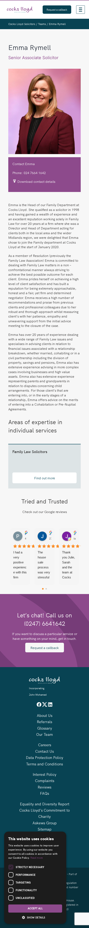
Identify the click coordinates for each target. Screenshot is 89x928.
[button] (35, 917)
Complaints (44, 780)
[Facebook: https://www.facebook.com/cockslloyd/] (39, 705)
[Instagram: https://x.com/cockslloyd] (44, 705)
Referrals (44, 721)
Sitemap (45, 829)
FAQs (44, 793)
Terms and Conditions (44, 763)
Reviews (44, 787)
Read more (36, 857)
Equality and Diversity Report (44, 803)
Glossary (44, 728)
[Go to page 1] (46, 588)
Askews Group (44, 822)
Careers (44, 744)
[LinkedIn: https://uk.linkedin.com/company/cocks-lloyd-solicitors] (50, 705)
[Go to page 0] (43, 589)
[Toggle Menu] (80, 9)
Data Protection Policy (44, 757)
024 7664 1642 (35, 172)
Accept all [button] (35, 908)
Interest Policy (44, 774)
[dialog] (35, 878)
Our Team (44, 734)
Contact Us (44, 751)
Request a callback (44, 647)
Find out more (44, 478)
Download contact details (36, 181)
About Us (44, 715)
